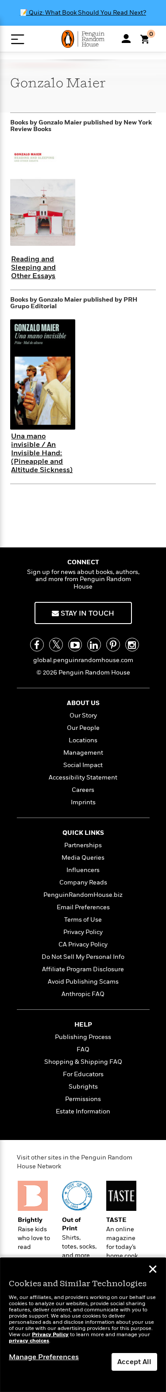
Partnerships (83, 845)
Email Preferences (83, 907)
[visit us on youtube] (75, 644)
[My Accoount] (126, 38)
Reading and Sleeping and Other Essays (33, 267)
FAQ (83, 1049)
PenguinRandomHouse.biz (83, 895)
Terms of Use (83, 919)
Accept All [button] (134, 1362)
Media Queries (83, 857)
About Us (83, 703)
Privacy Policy (83, 932)
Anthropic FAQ (83, 994)
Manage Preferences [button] (44, 1357)
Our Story (83, 715)
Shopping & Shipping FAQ (83, 1062)
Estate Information (83, 1111)
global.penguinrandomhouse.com (83, 660)
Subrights (83, 1086)
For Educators (83, 1074)
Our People (83, 728)
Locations (83, 740)
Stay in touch (86, 613)
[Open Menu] (17, 39)
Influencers (83, 870)
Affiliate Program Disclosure (83, 969)
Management (83, 752)
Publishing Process (83, 1037)
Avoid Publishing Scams (83, 981)
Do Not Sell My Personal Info (83, 957)
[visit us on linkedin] (94, 644)
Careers (83, 790)
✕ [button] (152, 1270)
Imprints (83, 802)
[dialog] (83, 1325)
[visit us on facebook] (37, 644)
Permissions (83, 1099)
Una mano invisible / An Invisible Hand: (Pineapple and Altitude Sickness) (42, 453)
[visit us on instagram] (132, 644)
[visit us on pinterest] (113, 644)
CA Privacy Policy (83, 944)
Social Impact (83, 765)
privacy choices (29, 1341)
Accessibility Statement (83, 777)
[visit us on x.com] (56, 644)
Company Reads (83, 882)
